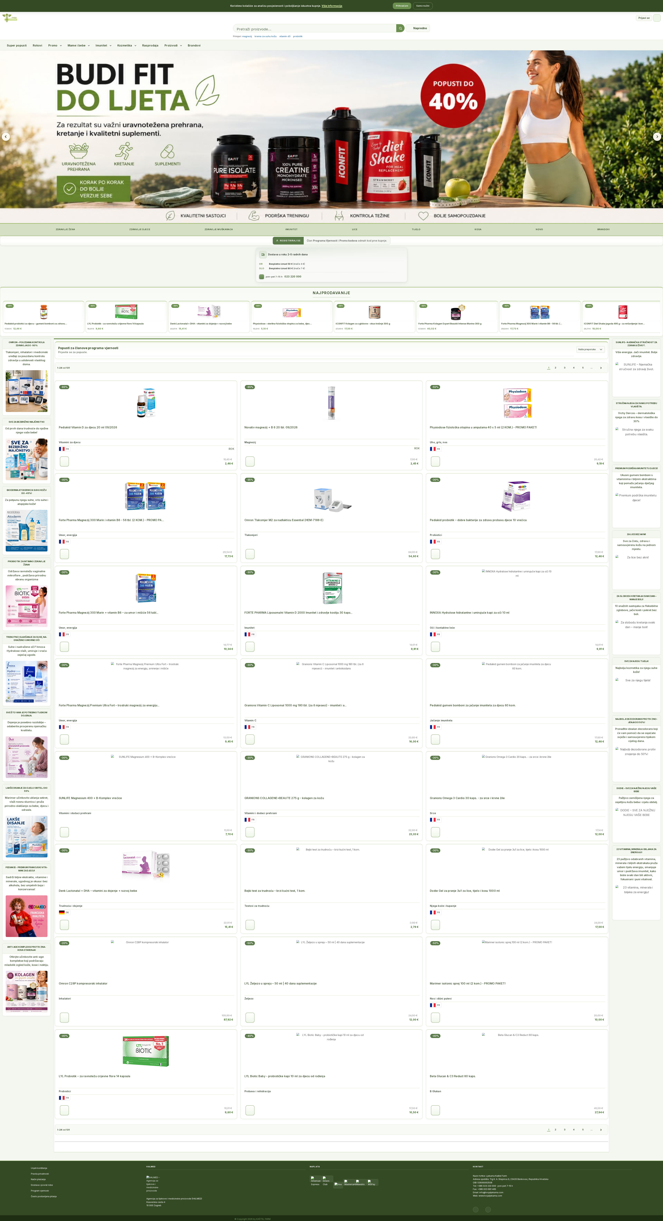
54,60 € (414, 556)
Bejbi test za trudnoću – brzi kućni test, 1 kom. (274, 890)
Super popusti (17, 45)
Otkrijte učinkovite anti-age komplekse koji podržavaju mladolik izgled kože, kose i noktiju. (26, 961)
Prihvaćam (402, 5)
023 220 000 (292, 276)
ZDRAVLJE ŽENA (65, 229)
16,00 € (414, 741)
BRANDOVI (603, 229)
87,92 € (228, 1019)
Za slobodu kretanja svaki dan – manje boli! (636, 597)
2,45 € (415, 463)
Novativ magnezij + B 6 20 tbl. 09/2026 (270, 427)
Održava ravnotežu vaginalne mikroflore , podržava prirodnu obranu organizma (26, 575)
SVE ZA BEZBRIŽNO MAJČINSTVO (27, 421)
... (591, 367)
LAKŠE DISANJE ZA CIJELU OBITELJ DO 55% (26, 789)
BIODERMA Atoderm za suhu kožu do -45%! (27, 491)
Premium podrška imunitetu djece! (636, 468)
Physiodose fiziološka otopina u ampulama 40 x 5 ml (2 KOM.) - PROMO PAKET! (483, 427)
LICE (354, 229)
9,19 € (600, 463)
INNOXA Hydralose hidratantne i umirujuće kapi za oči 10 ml (469, 612)
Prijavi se (644, 17)
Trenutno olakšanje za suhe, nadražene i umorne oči (26, 638)
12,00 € (599, 834)
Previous (6, 137)
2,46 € (229, 463)
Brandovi (194, 45)
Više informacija (332, 5)
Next (657, 137)
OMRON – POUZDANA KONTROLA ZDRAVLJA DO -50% (26, 344)
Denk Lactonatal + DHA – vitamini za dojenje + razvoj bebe (98, 890)
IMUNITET (291, 229)
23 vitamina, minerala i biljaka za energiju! (636, 851)
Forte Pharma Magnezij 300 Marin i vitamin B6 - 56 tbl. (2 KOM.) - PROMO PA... (111, 520)
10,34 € (228, 648)
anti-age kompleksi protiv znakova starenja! (26, 948)
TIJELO (415, 229)
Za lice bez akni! (636, 534)
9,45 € (229, 741)
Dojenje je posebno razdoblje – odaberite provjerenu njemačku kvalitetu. (26, 726)
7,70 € (229, 834)
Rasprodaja (150, 45)
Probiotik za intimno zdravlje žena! (26, 563)
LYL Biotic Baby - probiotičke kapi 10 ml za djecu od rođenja (284, 1076)
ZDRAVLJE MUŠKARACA (218, 229)
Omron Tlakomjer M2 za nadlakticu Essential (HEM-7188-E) (284, 520)
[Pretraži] (400, 28)
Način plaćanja (38, 1179)
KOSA (478, 229)
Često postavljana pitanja (44, 1196)
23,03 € (414, 834)
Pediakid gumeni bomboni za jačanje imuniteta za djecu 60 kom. (473, 705)
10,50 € (414, 1112)
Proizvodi (171, 45)
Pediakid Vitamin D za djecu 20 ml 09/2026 (88, 427)
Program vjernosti (40, 1190)
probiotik (297, 36)
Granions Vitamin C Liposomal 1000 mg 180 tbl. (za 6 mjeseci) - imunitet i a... (295, 705)
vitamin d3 (284, 36)
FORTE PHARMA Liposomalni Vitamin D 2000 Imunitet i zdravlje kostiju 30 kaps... (298, 612)
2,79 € (415, 926)
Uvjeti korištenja (39, 1168)
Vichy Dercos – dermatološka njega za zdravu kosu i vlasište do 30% (636, 417)
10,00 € (599, 1019)
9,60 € (229, 1112)
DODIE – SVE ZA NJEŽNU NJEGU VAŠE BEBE (636, 790)
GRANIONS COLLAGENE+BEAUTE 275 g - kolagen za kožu (284, 798)
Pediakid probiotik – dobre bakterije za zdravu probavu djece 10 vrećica (478, 520)
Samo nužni (422, 5)
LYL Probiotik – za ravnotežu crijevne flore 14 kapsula (94, 1076)
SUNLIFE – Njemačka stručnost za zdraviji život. (636, 344)
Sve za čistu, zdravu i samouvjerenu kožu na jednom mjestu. (636, 545)
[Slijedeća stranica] (601, 367)
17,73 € (229, 556)
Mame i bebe (77, 45)
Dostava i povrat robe (42, 1185)
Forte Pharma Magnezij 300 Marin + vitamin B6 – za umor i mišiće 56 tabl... (108, 612)
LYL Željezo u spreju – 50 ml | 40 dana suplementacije (280, 983)
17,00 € (599, 926)
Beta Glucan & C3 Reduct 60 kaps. (453, 1076)
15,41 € (229, 926)
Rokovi (37, 45)
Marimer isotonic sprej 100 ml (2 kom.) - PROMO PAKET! (467, 983)
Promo (52, 45)
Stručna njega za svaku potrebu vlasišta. (636, 405)
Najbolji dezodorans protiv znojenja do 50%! (636, 720)
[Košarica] (657, 18)
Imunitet (101, 45)
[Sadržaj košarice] (64, 461)
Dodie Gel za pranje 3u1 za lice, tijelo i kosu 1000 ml (465, 890)
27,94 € (599, 1112)
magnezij (247, 36)
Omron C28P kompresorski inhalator (83, 983)
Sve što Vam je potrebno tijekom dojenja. (26, 714)
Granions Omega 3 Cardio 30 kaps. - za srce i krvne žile (467, 798)
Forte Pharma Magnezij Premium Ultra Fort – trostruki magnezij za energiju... (109, 705)
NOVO (539, 229)
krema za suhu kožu (266, 36)
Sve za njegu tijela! (636, 661)
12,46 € (599, 556)
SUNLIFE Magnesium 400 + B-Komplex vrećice (90, 798)
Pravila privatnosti (40, 1173)
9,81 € (415, 648)
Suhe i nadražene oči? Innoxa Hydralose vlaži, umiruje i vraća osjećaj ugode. (27, 651)
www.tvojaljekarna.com (490, 1195)
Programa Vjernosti (325, 240)
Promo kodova (348, 240)
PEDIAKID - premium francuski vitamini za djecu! (26, 869)
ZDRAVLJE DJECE (139, 229)
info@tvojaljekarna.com (491, 1192)
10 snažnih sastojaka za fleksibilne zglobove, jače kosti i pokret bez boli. (636, 610)
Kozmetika (124, 45)
